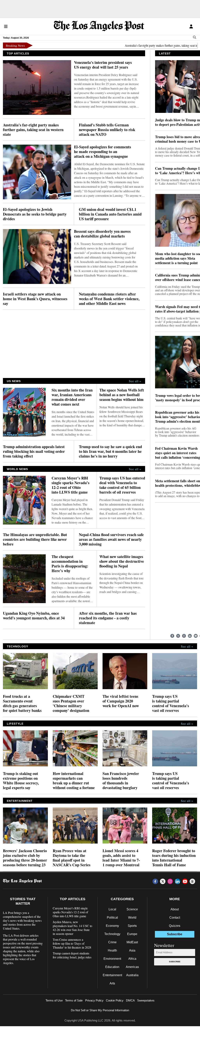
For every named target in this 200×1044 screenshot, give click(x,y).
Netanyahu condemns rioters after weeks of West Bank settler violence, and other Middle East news (109, 299)
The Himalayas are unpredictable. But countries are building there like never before (35, 539)
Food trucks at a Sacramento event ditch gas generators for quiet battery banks (22, 703)
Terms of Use (54, 1000)
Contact (174, 917)
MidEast (132, 942)
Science (132, 909)
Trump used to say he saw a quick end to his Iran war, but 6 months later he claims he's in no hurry (110, 451)
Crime (112, 942)
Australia (132, 975)
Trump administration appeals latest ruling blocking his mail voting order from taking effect (34, 451)
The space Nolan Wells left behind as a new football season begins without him (121, 395)
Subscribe (174, 962)
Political (112, 917)
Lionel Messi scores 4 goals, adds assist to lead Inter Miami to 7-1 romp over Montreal (121, 857)
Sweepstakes (145, 1000)
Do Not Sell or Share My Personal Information (100, 1010)
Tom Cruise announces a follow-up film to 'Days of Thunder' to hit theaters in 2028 (72, 943)
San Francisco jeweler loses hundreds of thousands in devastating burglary (121, 780)
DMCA (130, 1000)
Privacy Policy (94, 1000)
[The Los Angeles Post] (99, 26)
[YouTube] (196, 636)
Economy (112, 925)
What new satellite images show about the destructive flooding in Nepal (121, 561)
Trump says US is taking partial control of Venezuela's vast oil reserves (170, 703)
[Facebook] (172, 636)
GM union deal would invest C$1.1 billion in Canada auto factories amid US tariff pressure (110, 214)
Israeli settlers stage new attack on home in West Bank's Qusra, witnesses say (35, 299)
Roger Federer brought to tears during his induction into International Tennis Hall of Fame (174, 857)
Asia (132, 950)
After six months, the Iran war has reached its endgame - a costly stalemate (108, 618)
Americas (132, 967)
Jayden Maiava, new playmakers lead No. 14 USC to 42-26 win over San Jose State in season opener (72, 928)
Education (112, 967)
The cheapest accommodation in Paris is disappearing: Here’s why (70, 563)
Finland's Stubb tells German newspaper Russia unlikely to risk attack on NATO (107, 130)
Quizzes (174, 925)
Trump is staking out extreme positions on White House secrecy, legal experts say (21, 780)
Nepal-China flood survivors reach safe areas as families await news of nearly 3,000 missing (111, 539)
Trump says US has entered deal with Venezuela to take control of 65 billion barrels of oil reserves (122, 485)
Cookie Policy (114, 1000)
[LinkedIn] (190, 636)
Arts (112, 983)
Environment (112, 958)
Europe (132, 934)
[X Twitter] (178, 636)
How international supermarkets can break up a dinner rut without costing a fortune (74, 780)
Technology (112, 934)
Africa (132, 958)
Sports (132, 925)
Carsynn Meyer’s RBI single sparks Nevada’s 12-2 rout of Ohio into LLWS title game (70, 485)
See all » (135, 381)
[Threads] (192, 881)
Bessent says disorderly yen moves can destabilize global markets (102, 233)
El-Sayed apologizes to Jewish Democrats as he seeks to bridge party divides (35, 214)
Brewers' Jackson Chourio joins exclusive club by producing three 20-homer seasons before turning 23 (25, 857)
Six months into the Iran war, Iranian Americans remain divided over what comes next (72, 397)
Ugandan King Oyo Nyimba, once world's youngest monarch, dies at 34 (34, 615)
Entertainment (112, 975)
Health (112, 950)
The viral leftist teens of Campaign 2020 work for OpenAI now (121, 701)
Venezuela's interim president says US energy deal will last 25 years (103, 65)
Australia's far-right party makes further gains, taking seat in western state (153, 45)
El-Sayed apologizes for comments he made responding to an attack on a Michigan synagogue (102, 152)
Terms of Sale (74, 1000)
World (132, 917)
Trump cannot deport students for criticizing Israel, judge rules (72, 955)
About (175, 909)
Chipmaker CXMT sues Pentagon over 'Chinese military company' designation (71, 703)
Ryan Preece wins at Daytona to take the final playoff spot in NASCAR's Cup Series (71, 857)
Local (112, 909)
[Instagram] (184, 636)
